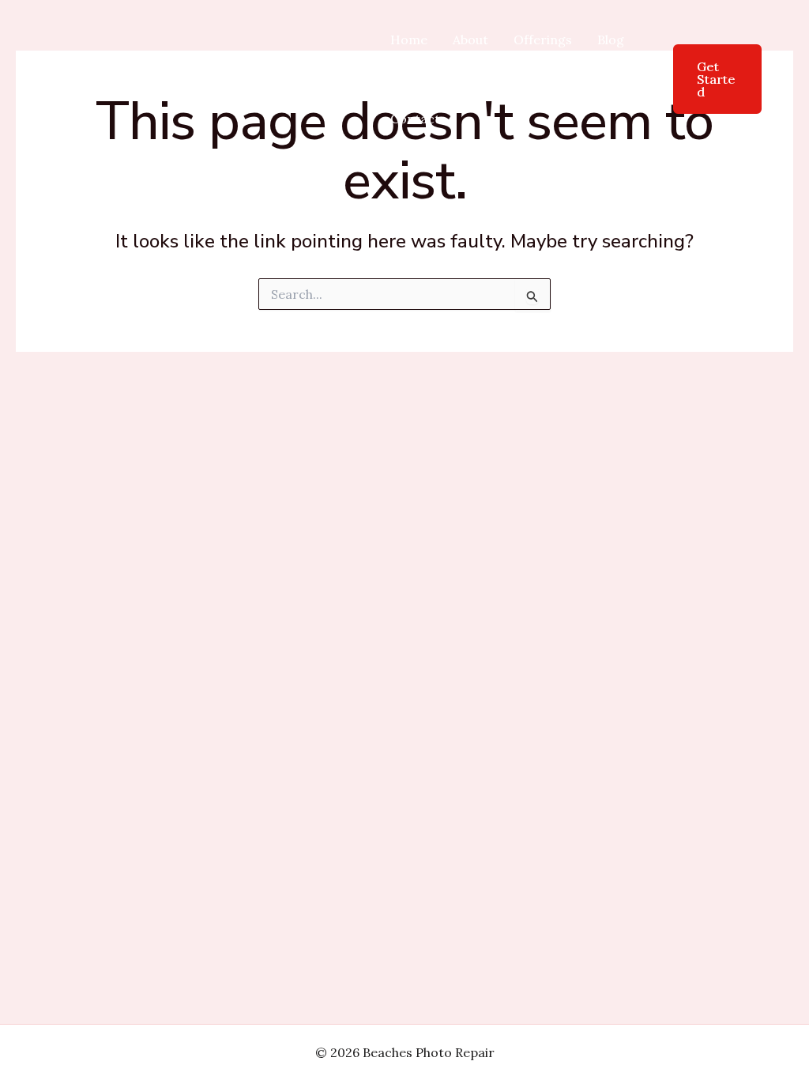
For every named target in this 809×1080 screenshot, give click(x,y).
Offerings (543, 39)
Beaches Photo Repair (258, 79)
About (470, 39)
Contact (415, 119)
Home (408, 39)
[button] (707, 79)
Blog (610, 39)
